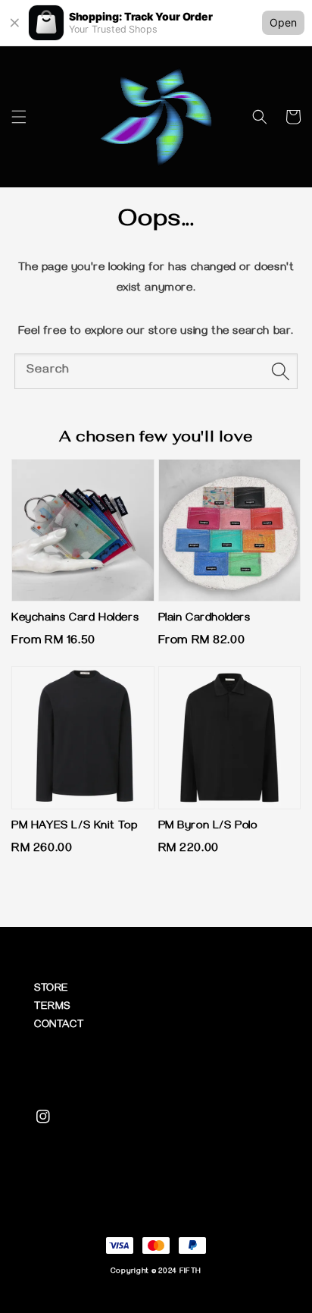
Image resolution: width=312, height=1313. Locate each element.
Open (283, 22)
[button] (19, 116)
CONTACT (58, 1025)
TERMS (52, 1007)
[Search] (280, 371)
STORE (51, 989)
